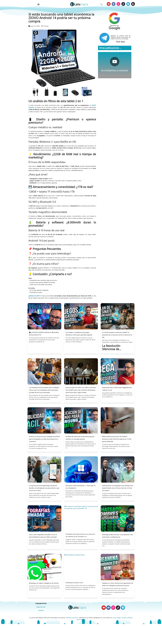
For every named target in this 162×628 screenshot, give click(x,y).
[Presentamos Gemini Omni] (81, 567)
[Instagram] (118, 4)
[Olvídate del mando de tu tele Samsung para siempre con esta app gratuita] (81, 420)
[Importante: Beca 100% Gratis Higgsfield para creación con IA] (117, 371)
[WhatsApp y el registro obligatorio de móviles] (44, 567)
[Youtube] (109, 4)
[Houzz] (133, 4)
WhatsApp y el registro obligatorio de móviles (44, 583)
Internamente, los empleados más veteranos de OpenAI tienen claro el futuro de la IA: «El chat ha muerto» (117, 488)
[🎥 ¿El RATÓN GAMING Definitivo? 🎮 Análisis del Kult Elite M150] (44, 316)
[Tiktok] (123, 4)
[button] (38, 4)
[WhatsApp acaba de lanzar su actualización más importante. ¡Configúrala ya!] (117, 518)
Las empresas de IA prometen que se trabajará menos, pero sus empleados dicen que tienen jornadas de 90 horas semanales (44, 390)
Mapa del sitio (40, 607)
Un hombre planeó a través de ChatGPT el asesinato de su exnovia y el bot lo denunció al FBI (117, 334)
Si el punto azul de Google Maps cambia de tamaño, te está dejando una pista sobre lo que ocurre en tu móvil (44, 488)
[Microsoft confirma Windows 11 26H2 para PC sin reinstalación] (81, 469)
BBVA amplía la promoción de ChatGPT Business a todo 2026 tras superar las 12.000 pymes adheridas (116, 438)
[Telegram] (128, 4)
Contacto (41, 610)
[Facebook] (113, 4)
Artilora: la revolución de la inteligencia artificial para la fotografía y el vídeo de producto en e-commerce (44, 438)
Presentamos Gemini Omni (74, 583)
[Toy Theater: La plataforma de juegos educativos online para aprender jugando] (81, 316)
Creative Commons (72, 618)
